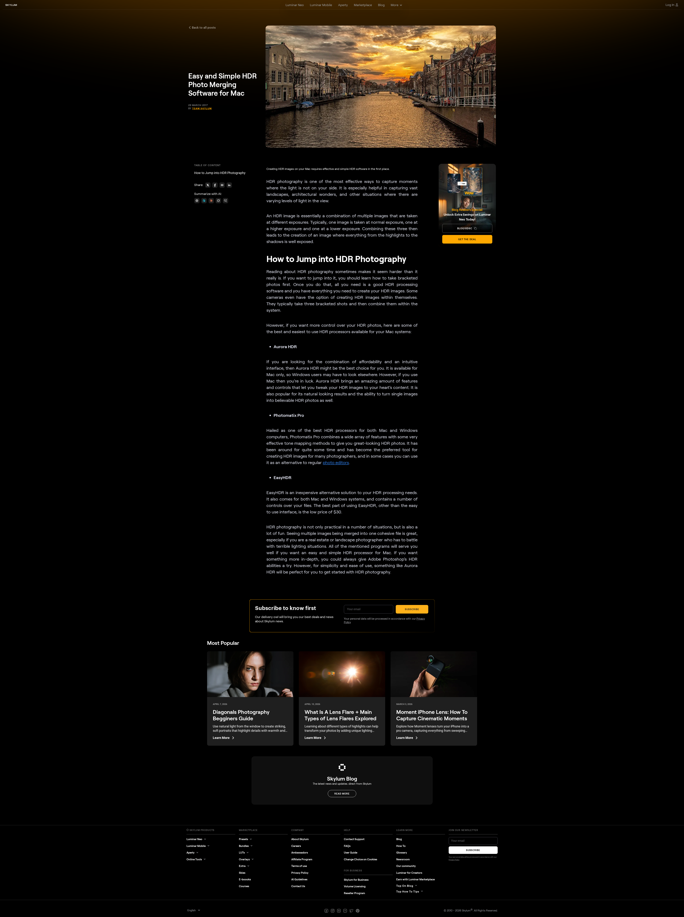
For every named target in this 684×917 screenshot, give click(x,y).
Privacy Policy (364, 496)
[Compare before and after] (342, 446)
